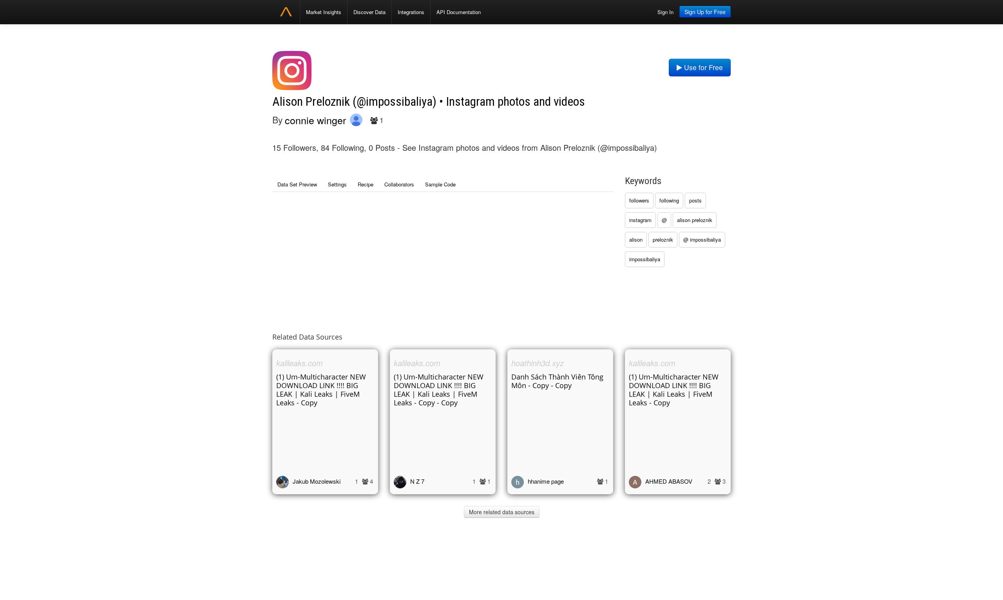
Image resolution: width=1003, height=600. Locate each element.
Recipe (365, 184)
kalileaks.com (299, 363)
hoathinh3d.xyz (537, 363)
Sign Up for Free (705, 12)
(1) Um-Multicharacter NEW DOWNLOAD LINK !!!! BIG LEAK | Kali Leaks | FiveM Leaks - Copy (321, 389)
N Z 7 (417, 481)
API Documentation (458, 12)
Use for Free (702, 67)
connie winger (315, 120)
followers (639, 200)
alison (636, 239)
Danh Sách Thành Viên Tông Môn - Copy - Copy (557, 381)
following (669, 200)
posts (695, 200)
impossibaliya (644, 259)
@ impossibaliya (702, 239)
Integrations (411, 12)
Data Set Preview (297, 184)
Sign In (665, 12)
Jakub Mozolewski (316, 481)
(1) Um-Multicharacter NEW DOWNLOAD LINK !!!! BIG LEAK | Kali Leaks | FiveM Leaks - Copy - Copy (438, 389)
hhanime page (546, 481)
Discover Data (369, 12)
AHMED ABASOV (668, 481)
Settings (337, 184)
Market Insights (323, 12)
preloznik (663, 239)
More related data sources (501, 512)
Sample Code (440, 184)
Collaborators (399, 184)
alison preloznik (694, 220)
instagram (640, 220)
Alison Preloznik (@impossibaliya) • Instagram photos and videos (428, 101)
